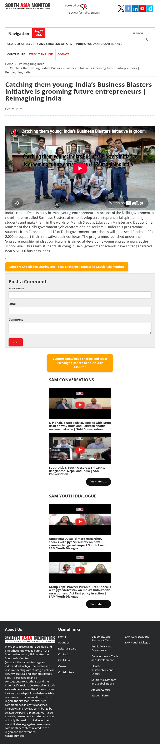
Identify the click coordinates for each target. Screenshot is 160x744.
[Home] (28, 6)
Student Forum (100, 695)
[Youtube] (142, 8)
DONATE (63, 54)
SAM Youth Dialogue (72, 496)
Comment (16, 319)
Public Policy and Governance (99, 44)
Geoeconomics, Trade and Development (104, 658)
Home (9, 64)
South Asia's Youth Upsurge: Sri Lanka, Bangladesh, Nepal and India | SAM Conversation (77, 471)
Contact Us (65, 654)
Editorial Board (67, 648)
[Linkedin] (135, 8)
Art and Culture (100, 689)
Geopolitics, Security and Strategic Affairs (39, 44)
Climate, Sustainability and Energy (102, 670)
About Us (64, 642)
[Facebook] (128, 8)
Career (62, 666)
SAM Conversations (137, 636)
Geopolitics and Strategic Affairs (101, 638)
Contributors (66, 672)
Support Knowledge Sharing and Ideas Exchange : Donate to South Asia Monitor (66, 267)
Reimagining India (31, 64)
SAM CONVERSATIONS (71, 380)
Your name (16, 288)
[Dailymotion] (149, 8)
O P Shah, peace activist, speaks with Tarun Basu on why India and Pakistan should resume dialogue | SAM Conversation (80, 426)
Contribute (16, 54)
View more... (98, 481)
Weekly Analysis (41, 54)
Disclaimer (64, 660)
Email (12, 304)
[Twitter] (121, 8)
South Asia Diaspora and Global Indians (103, 682)
